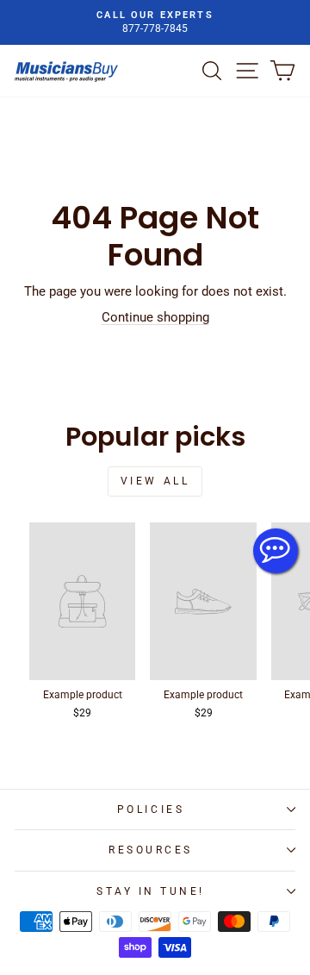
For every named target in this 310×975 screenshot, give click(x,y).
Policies (150, 809)
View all (155, 481)
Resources (150, 850)
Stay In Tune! (150, 891)
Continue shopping (155, 317)
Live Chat (275, 550)
